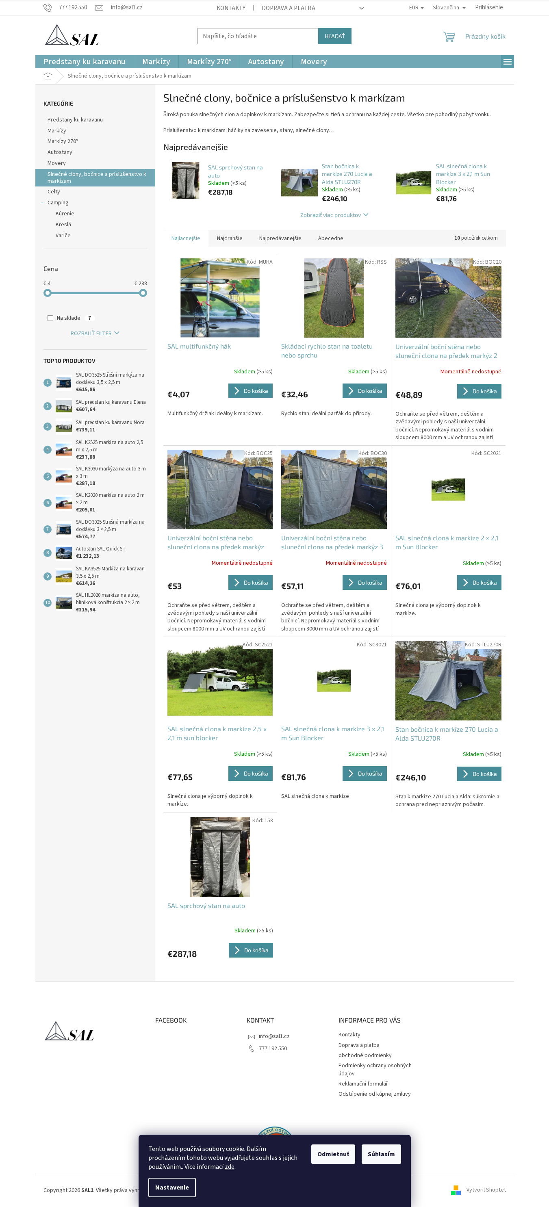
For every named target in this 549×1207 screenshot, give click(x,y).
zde (229, 1166)
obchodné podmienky (365, 1055)
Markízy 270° (63, 141)
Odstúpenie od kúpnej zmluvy (375, 1094)
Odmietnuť (333, 1154)
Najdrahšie (230, 238)
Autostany (60, 152)
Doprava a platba (288, 8)
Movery (57, 163)
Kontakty (231, 8)
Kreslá (63, 225)
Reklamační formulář (363, 1084)
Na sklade (74, 318)
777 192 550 (273, 1048)
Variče (63, 236)
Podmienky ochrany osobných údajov (375, 1069)
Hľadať (335, 36)
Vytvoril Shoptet (486, 1190)
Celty (54, 192)
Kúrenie (65, 214)
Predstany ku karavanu (75, 120)
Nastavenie (172, 1187)
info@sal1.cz (274, 1036)
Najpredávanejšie (280, 238)
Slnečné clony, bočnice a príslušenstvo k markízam (97, 177)
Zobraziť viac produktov (330, 214)
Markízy (57, 131)
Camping (58, 203)
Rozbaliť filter (91, 333)
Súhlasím (381, 1154)
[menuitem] (84, 61)
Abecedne (330, 238)
